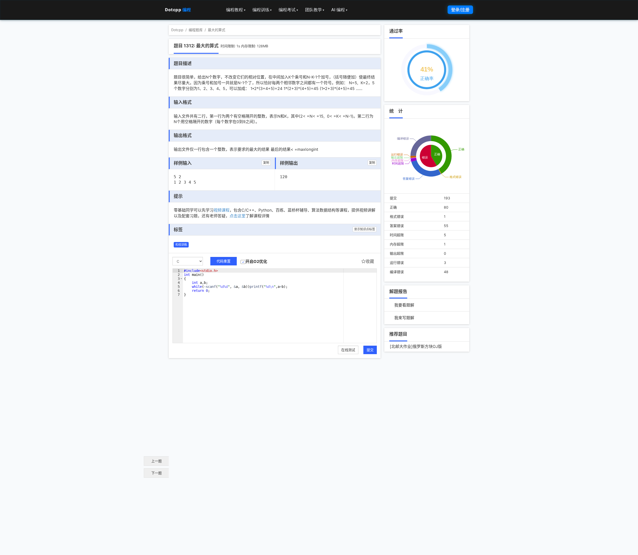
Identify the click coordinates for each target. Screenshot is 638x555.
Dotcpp (178, 9)
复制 (266, 162)
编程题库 (196, 30)
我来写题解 (404, 317)
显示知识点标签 (364, 229)
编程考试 (288, 9)
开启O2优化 (256, 261)
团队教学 (314, 9)
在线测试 (348, 350)
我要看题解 (404, 305)
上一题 (156, 461)
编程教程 (235, 9)
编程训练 (262, 9)
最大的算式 (216, 30)
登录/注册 (460, 9)
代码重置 (224, 261)
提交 (370, 350)
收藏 (370, 261)
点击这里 (237, 215)
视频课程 (222, 210)
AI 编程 (339, 9)
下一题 (156, 473)
